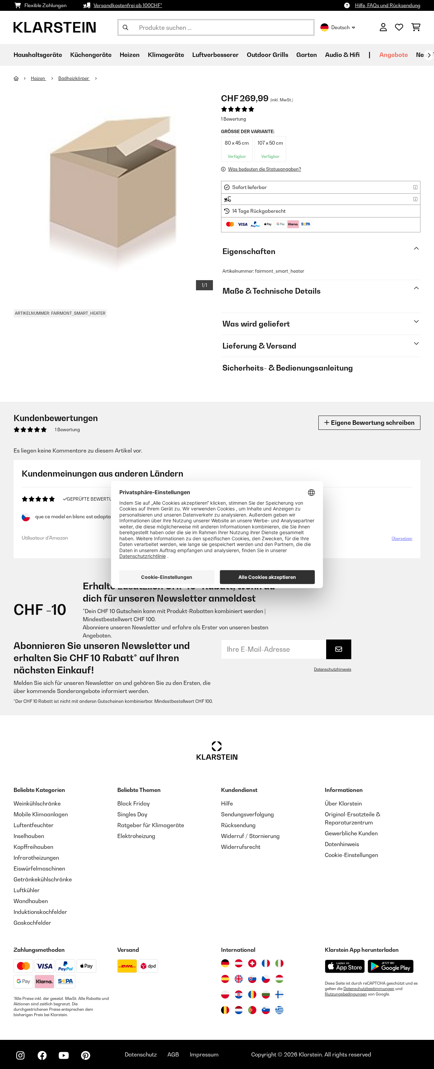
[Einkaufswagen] (415, 27)
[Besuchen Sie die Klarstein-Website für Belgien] (225, 1010)
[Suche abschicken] (125, 27)
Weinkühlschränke (37, 803)
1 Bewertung (233, 119)
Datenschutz (141, 1054)
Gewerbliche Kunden (351, 833)
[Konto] (383, 27)
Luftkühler (27, 890)
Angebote (393, 54)
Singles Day (132, 814)
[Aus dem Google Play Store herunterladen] (391, 966)
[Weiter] (429, 55)
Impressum (204, 1054)
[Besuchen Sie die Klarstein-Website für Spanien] (225, 979)
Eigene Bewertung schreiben (372, 422)
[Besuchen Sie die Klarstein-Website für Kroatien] (239, 994)
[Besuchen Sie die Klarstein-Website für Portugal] (252, 1010)
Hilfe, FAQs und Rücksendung (387, 5)
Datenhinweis (342, 844)
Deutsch (340, 27)
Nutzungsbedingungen (346, 994)
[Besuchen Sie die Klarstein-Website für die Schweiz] (252, 963)
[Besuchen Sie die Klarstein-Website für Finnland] (279, 994)
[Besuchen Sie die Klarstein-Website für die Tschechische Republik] (266, 979)
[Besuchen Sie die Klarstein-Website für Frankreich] (266, 963)
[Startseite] (22, 78)
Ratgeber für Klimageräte (150, 825)
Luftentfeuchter (34, 825)
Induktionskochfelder (40, 911)
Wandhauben (31, 901)
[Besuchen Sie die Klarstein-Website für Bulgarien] (266, 994)
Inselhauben (29, 836)
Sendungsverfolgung (247, 814)
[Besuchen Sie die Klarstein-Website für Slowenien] (266, 1010)
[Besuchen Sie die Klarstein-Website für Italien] (279, 963)
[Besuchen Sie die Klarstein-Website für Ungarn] (279, 979)
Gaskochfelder (32, 922)
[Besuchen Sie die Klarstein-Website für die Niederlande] (239, 1010)
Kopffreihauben (33, 846)
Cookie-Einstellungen (351, 855)
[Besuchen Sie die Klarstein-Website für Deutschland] (225, 963)
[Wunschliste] (399, 27)
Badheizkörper (74, 78)
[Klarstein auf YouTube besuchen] (64, 1055)
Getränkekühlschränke (43, 879)
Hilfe (227, 803)
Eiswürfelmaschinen (39, 868)
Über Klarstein (343, 803)
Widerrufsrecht (240, 846)
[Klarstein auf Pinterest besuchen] (85, 1055)
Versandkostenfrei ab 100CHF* (128, 5)
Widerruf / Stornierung (250, 836)
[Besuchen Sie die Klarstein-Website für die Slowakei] (252, 979)
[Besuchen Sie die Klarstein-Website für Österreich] (239, 963)
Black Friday (133, 803)
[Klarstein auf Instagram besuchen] (20, 1055)
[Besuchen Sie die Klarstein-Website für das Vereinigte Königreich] (239, 979)
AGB (173, 1054)
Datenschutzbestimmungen (368, 988)
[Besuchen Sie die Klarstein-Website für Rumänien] (252, 994)
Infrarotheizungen (36, 857)
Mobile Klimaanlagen (41, 814)
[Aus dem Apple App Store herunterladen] (345, 966)
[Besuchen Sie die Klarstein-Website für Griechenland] (279, 1010)
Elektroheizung (136, 836)
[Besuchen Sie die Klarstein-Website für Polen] (225, 994)
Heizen (38, 78)
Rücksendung (238, 825)
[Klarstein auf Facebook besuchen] (42, 1055)
